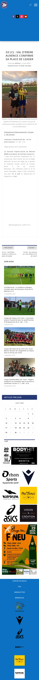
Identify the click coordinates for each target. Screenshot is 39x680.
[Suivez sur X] (17, 16)
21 (24, 428)
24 (6, 432)
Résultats (28, 66)
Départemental (13, 66)
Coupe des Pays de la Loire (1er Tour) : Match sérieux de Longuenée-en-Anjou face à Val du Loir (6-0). (19, 351)
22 (28, 428)
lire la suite (16, 174)
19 (15, 428)
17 (6, 428)
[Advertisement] (19, 31)
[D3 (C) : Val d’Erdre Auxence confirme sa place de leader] (19, 94)
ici (9, 147)
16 (32, 423)
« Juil (6, 441)
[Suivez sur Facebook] (13, 16)
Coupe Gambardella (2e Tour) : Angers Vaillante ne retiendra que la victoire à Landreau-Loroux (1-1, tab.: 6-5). (19, 381)
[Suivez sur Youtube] (25, 16)
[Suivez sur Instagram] (21, 16)
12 (15, 423)
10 (6, 423)
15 (28, 423)
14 (24, 423)
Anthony (17, 63)
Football (21, 66)
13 (20, 423)
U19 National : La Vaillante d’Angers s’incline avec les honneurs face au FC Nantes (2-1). (18, 289)
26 (15, 432)
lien (15, 176)
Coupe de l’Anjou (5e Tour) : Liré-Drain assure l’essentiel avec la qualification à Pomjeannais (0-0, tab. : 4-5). (19, 320)
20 (20, 428)
